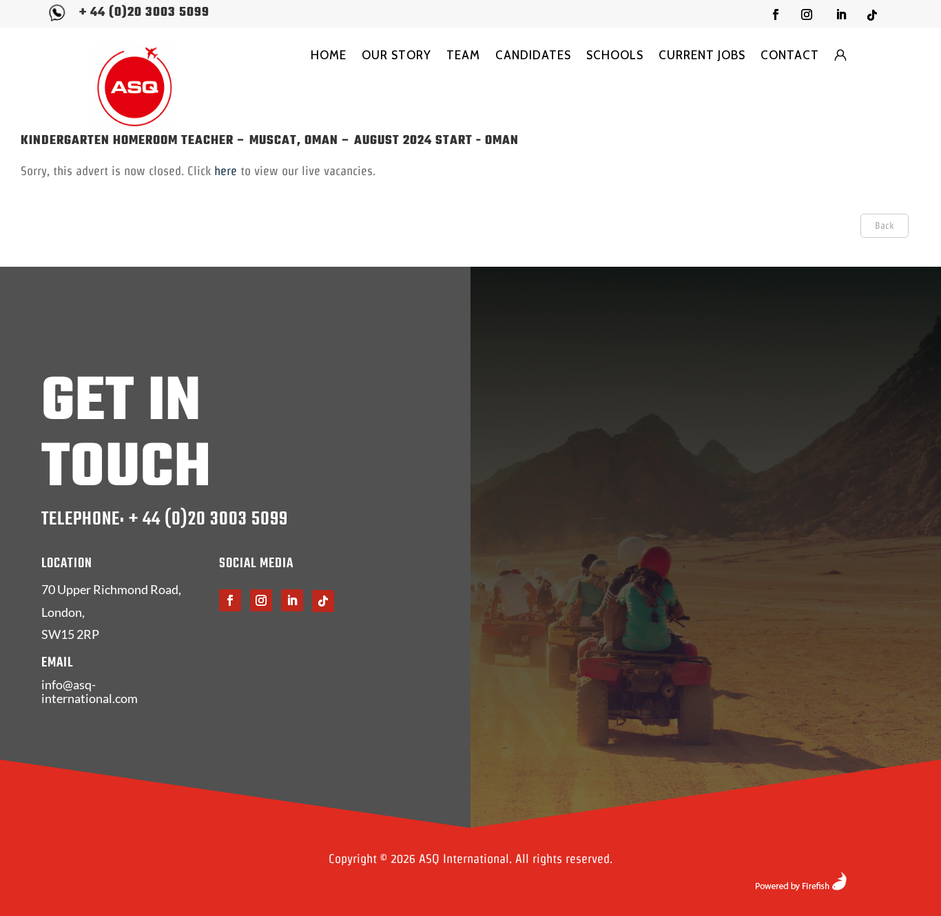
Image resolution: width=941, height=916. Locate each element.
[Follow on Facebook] (776, 14)
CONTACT (790, 55)
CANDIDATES (533, 55)
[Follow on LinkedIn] (841, 14)
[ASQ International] (135, 86)
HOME (329, 55)
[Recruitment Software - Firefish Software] (801, 886)
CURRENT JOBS (702, 55)
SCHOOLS (614, 55)
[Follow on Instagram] (807, 14)
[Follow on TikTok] (872, 15)
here (225, 170)
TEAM (463, 55)
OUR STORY (396, 55)
